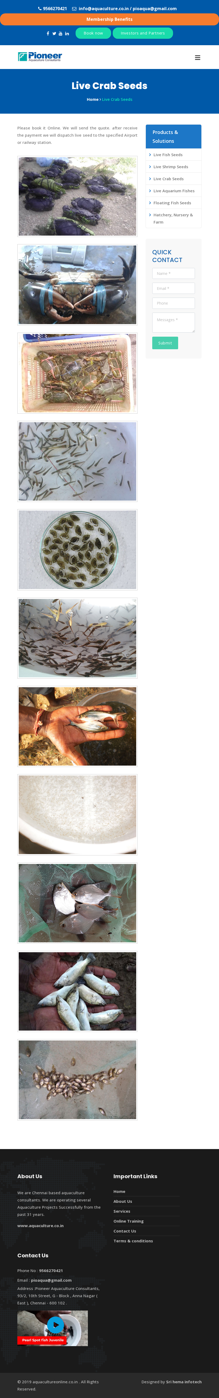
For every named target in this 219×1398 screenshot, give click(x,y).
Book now (93, 33)
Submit (165, 342)
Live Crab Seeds (169, 178)
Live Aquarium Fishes (174, 190)
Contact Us (125, 1231)
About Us (123, 1201)
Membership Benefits (109, 19)
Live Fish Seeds (168, 154)
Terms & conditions (133, 1240)
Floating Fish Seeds (172, 202)
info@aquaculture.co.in (104, 8)
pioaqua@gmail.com (155, 8)
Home (119, 1191)
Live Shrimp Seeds (171, 166)
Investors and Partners (143, 33)
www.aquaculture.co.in (40, 1225)
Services (122, 1211)
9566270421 (55, 8)
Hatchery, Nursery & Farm (173, 218)
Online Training (129, 1221)
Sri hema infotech (184, 1381)
